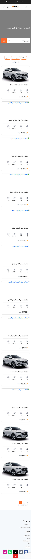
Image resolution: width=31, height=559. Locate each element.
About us (27, 525)
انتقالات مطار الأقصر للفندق (20, 264)
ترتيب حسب (15, 58)
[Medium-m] (15, 556)
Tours (28, 538)
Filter (23, 58)
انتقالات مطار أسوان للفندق (20, 479)
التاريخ (7, 58)
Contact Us (26, 541)
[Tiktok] (15, 552)
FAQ (29, 543)
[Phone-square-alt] (21, 552)
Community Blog (25, 527)
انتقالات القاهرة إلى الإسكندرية (19, 156)
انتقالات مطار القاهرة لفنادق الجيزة (18, 336)
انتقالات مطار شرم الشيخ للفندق (19, 84)
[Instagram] (5, 552)
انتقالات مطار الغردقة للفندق (20, 228)
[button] (8, 7)
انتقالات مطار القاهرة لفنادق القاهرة (18, 120)
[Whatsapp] (10, 552)
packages (27, 535)
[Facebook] (26, 552)
